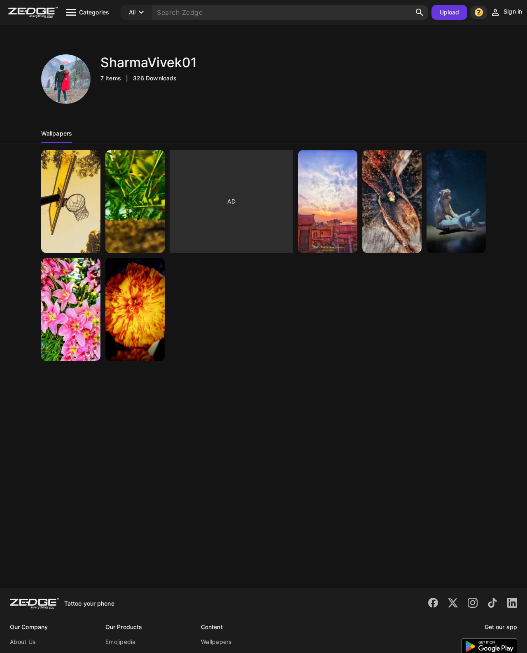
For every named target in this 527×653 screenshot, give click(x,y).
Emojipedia (120, 641)
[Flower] (70, 309)
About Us (22, 641)
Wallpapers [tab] (56, 133)
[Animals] (456, 201)
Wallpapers (216, 641)
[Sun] (327, 201)
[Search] (419, 12)
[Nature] (392, 201)
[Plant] (135, 201)
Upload (449, 12)
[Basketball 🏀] (70, 201)
